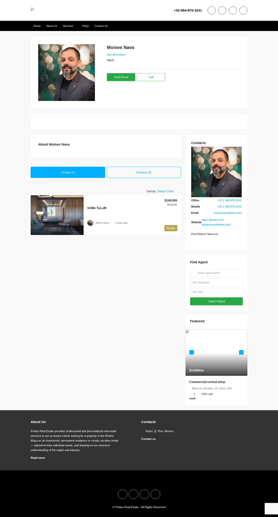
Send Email (121, 77)
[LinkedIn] (144, 494)
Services (68, 25)
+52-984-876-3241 (188, 10)
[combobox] (169, 191)
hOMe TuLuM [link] (96, 208)
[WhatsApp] (202, 241)
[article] (216, 367)
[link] (57, 215)
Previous (191, 352)
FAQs (85, 25)
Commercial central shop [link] (207, 382)
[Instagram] (198, 241)
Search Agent (216, 301)
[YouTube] (155, 494)
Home (37, 25)
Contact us (148, 438)
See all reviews (116, 54)
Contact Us (101, 25)
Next (241, 352)
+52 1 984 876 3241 (229, 200)
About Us (51, 25)
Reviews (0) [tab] (143, 172)
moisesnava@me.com (228, 212)
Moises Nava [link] (102, 223)
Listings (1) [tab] (68, 172)
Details (171, 228)
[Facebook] (193, 241)
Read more (38, 457)
